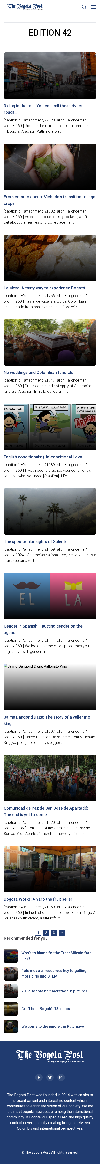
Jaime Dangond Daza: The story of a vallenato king (47, 720)
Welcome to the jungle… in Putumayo (52, 1026)
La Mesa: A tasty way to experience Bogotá (44, 287)
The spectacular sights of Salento (36, 541)
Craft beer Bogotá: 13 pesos (45, 1009)
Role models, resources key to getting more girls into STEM (54, 973)
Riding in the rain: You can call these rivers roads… (43, 109)
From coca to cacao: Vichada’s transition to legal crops (50, 200)
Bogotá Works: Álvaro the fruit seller (38, 899)
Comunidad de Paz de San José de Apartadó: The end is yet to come (46, 811)
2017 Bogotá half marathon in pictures (54, 991)
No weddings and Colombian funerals (38, 372)
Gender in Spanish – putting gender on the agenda (43, 629)
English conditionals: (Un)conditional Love (43, 456)
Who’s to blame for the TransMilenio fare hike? (56, 956)
